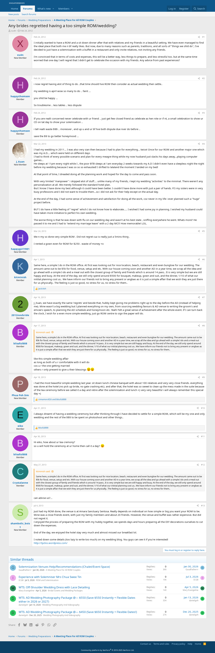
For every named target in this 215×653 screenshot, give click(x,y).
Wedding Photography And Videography (60, 604)
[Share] (199, 37)
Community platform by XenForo (107, 650)
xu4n (13, 30)
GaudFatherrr (25, 570)
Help (190, 643)
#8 (203, 325)
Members (63, 8)
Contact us (145, 643)
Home (14, 8)
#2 (203, 78)
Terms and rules (161, 643)
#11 (203, 436)
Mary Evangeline (26, 590)
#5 (203, 231)
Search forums (29, 14)
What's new (44, 8)
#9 (203, 377)
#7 (203, 297)
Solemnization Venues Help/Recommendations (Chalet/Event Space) (64, 567)
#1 (203, 37)
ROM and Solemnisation (47, 580)
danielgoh (23, 604)
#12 (203, 464)
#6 (203, 259)
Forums (27, 8)
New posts (13, 14)
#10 (203, 408)
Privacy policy (178, 643)
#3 (203, 112)
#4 (203, 143)
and (52, 399)
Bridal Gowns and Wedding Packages (65, 590)
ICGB (21, 580)
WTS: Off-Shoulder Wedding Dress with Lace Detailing (54, 587)
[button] (53, 9)
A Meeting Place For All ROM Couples (63, 570)
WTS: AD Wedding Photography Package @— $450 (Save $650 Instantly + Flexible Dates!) (78, 612)
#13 (203, 505)
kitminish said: (43, 332)
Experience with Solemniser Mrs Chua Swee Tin (50, 577)
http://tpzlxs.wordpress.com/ (51, 543)
